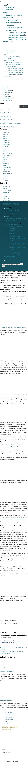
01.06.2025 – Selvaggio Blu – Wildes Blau (10, 123)
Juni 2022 (5, 157)
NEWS (5, 13)
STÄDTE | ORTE (7, 98)
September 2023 (7, 153)
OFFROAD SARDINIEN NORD (18, 37)
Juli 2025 (5, 134)
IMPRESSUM (8, 712)
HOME (5, 5)
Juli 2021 (5, 177)
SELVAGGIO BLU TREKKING (14, 15)
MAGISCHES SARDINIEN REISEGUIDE (15, 62)
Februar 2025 (6, 140)
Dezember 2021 (7, 167)
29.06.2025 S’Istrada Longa (7, 119)
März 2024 (6, 150)
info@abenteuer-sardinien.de (9, 749)
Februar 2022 (6, 163)
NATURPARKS (6, 92)
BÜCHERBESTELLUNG (10, 20)
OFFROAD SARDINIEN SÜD (17, 35)
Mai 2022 (5, 159)
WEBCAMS (9, 9)
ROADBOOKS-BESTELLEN (17, 39)
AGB (6, 723)
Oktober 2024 (6, 142)
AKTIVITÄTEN (6, 87)
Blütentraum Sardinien (5, 116)
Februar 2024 (6, 152)
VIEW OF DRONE (8, 17)
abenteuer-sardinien (10, 204)
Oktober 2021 (6, 171)
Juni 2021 (5, 179)
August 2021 (6, 175)
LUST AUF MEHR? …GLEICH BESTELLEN (14, 327)
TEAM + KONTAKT (11, 7)
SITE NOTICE (8, 716)
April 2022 (6, 161)
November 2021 (7, 169)
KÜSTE (5, 89)
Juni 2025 (5, 136)
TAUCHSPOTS (6, 100)
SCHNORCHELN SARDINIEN (14, 27)
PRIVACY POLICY (9, 718)
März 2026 (6, 132)
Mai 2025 (5, 138)
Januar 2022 (6, 165)
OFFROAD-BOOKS (11, 30)
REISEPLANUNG (8, 42)
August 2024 (6, 146)
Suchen (2, 103)
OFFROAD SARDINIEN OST (17, 33)
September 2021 (7, 173)
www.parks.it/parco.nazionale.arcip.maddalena (12, 519)
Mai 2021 (5, 180)
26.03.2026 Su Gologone (6, 112)
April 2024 (6, 148)
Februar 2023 (6, 155)
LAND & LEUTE (7, 90)
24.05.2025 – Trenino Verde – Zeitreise (10, 126)
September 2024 (7, 144)
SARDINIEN (6, 96)
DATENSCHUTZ (9, 714)
